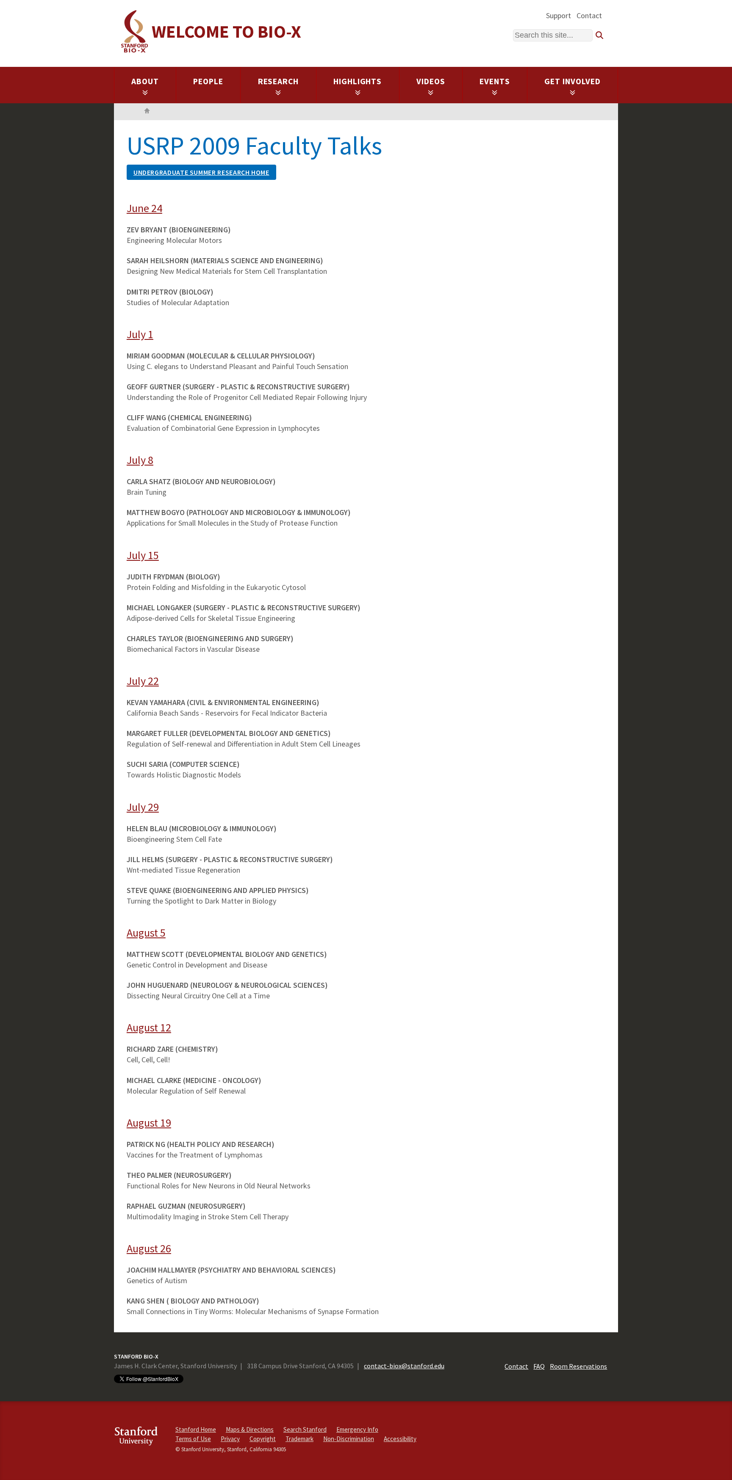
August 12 (149, 1027)
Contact (589, 15)
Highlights (357, 81)
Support (558, 15)
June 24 (144, 208)
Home (147, 112)
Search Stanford (305, 1429)
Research (278, 81)
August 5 (146, 933)
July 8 (140, 460)
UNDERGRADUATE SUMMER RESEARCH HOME (201, 172)
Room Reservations (578, 1366)
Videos (430, 81)
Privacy (230, 1439)
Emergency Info (357, 1429)
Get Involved (572, 81)
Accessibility (400, 1439)
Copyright (263, 1439)
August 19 (149, 1123)
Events (495, 81)
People (208, 81)
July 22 (143, 681)
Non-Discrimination (348, 1439)
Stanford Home (195, 1429)
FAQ (539, 1366)
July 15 (143, 555)
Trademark (299, 1439)
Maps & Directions (250, 1429)
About (145, 81)
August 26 (149, 1248)
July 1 (140, 334)
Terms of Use (193, 1439)
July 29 (143, 807)
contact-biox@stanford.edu (404, 1365)
